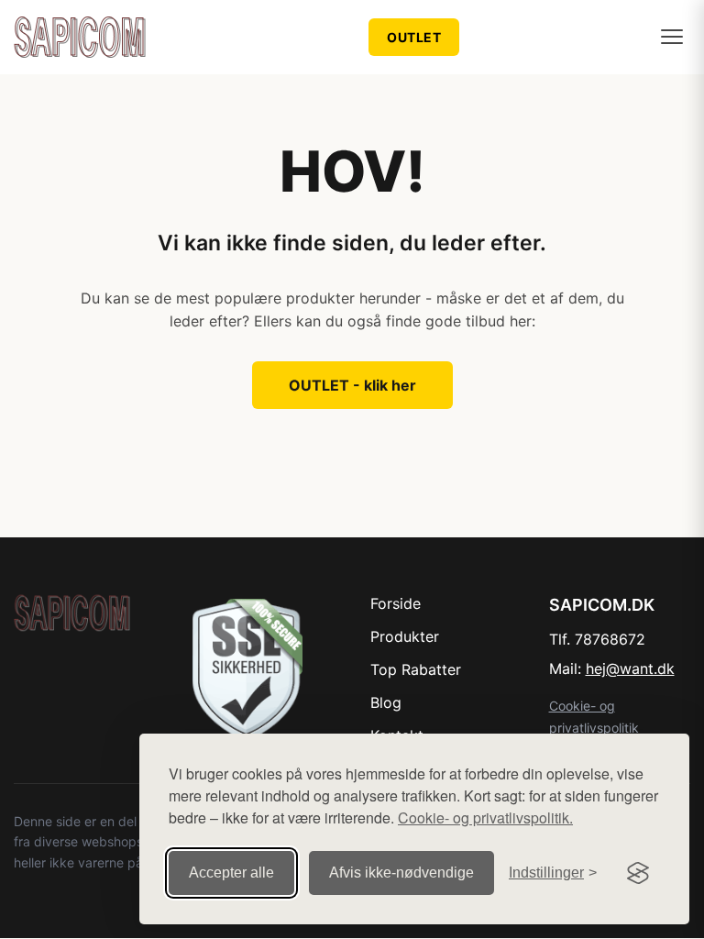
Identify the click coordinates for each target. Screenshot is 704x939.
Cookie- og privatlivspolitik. (485, 817)
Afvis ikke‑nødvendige (401, 872)
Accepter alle (231, 872)
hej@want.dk (630, 668)
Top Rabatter (415, 669)
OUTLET (414, 37)
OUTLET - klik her (352, 385)
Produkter (404, 636)
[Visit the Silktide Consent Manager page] (638, 873)
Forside (395, 603)
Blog (386, 702)
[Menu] (672, 36)
